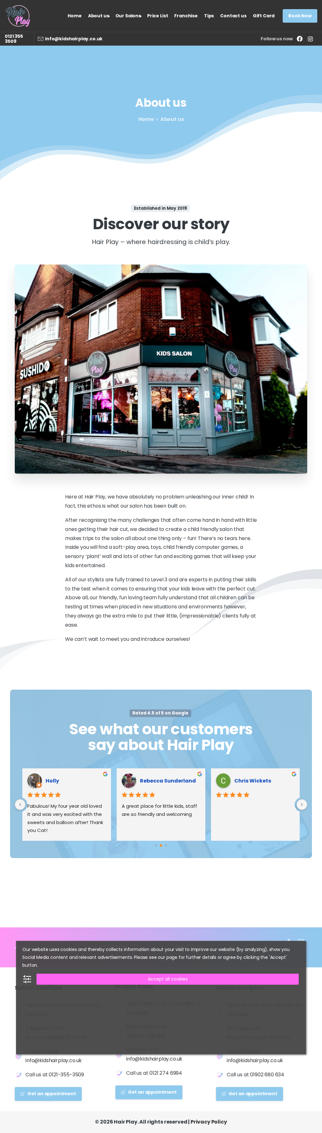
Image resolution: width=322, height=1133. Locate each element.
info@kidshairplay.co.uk (74, 39)
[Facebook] (299, 39)
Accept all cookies (168, 979)
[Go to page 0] (156, 846)
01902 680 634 (267, 1074)
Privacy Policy (209, 1121)
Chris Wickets (252, 780)
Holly (52, 780)
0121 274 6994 (165, 1073)
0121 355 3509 (14, 38)
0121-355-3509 (66, 1074)
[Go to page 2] (166, 846)
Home (146, 119)
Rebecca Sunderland (168, 780)
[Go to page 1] (161, 846)
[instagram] (310, 39)
